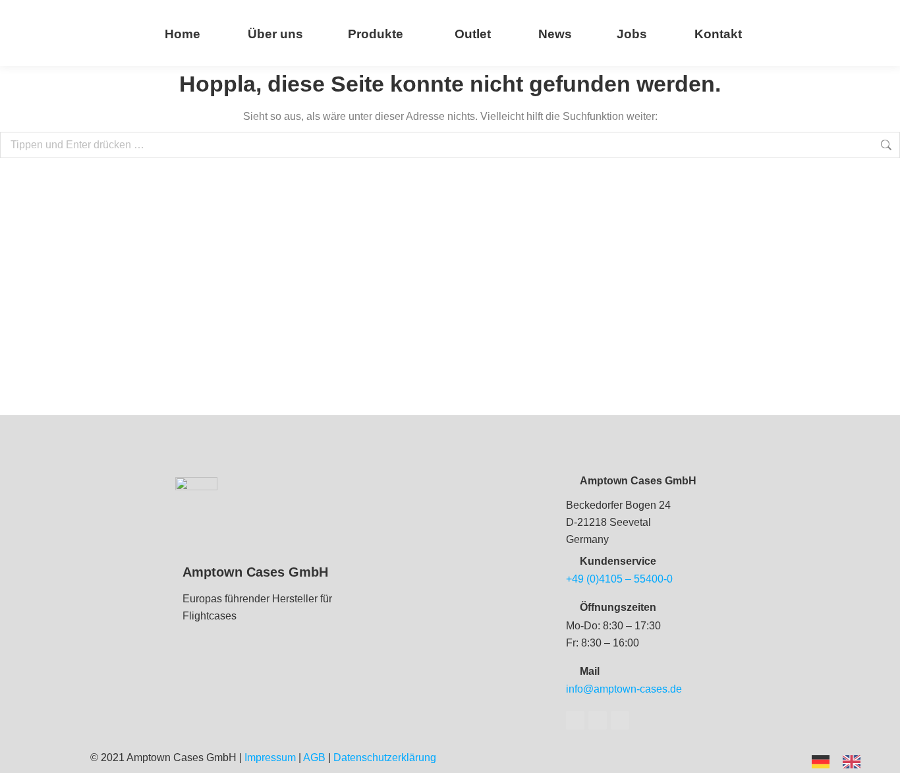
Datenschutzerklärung (384, 757)
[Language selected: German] (843, 761)
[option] (855, 761)
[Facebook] (575, 720)
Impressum (270, 757)
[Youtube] (597, 720)
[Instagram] (620, 720)
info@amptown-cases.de (624, 689)
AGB (314, 757)
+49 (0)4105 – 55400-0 (619, 579)
